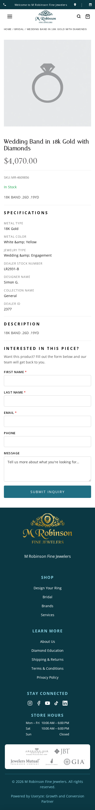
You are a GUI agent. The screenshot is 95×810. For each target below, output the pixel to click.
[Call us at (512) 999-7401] (5, 4)
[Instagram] (30, 703)
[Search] (78, 16)
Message (12, 453)
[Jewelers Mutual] (25, 761)
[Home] (45, 16)
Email (10, 412)
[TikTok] (56, 703)
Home (8, 29)
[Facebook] (38, 703)
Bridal (47, 597)
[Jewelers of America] (52, 761)
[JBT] (62, 751)
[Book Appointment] (89, 4)
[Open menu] (10, 16)
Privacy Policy (47, 677)
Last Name (15, 392)
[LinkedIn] (65, 703)
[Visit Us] (75, 4)
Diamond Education (47, 650)
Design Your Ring (48, 588)
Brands (47, 606)
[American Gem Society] (36, 751)
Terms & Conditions (47, 668)
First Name (15, 372)
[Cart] (87, 16)
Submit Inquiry (47, 491)
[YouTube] (47, 703)
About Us (47, 641)
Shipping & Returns (48, 659)
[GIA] (74, 761)
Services (47, 615)
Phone (10, 433)
